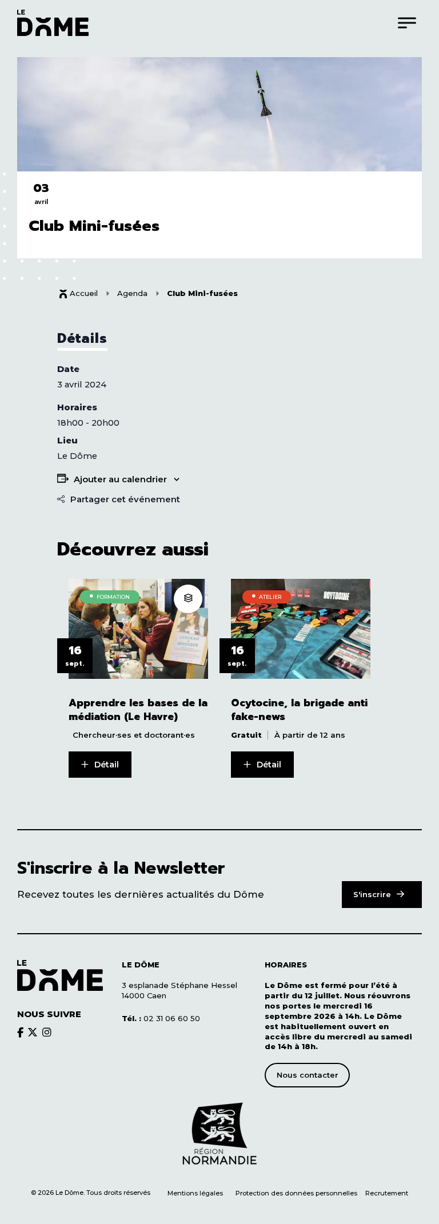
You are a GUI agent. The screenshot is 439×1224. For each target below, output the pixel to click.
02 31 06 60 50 (161, 1018)
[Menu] (407, 22)
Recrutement (386, 1193)
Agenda (132, 293)
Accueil (84, 293)
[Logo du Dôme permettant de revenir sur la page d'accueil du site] (53, 22)
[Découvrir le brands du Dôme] (20, 1032)
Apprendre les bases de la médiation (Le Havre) (138, 710)
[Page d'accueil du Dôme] (60, 975)
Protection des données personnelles (297, 1193)
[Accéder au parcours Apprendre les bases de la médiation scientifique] (188, 599)
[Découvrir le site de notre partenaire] (219, 1133)
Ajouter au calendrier (120, 479)
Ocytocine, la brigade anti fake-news (299, 710)
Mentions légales (195, 1193)
